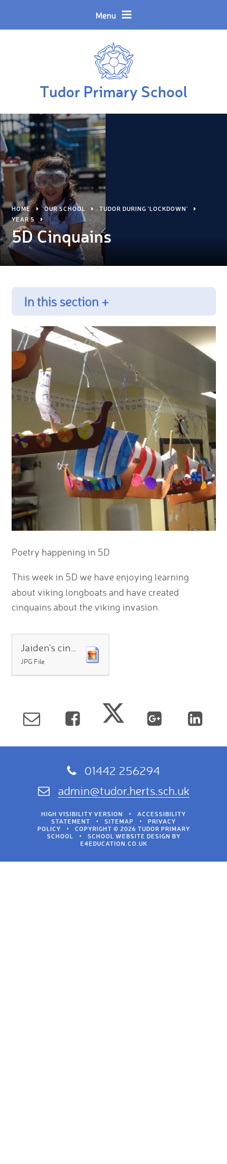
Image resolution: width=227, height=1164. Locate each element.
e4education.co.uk (113, 843)
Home (21, 209)
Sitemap (119, 821)
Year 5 (23, 219)
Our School (65, 209)
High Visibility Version (82, 814)
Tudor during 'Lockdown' (143, 209)
